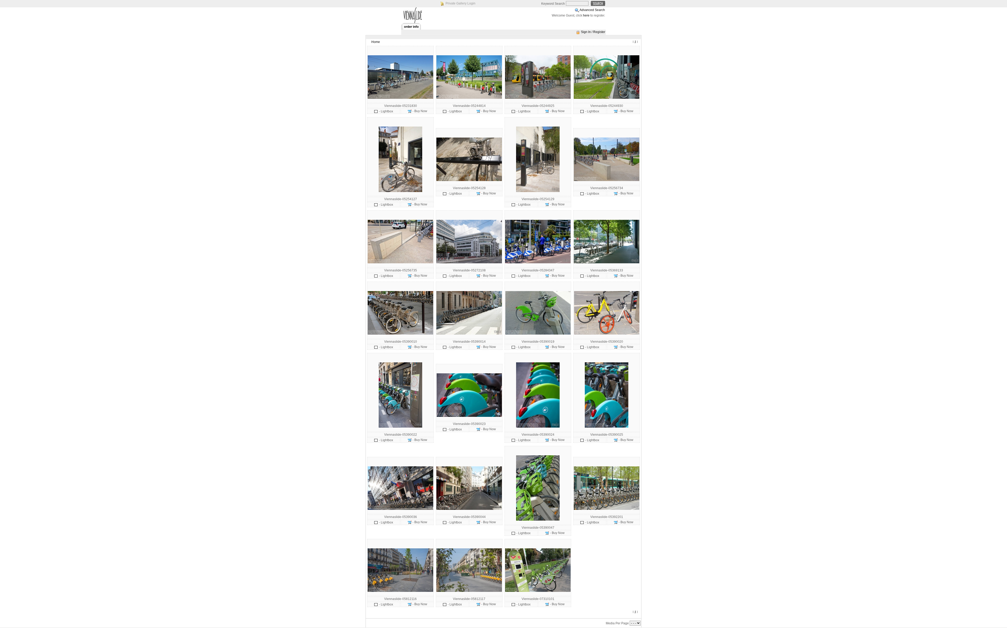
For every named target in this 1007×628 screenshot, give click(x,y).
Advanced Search (592, 10)
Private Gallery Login (460, 3)
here (586, 15)
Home (375, 42)
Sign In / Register (593, 32)
